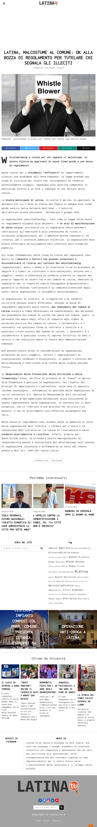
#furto (65, 566)
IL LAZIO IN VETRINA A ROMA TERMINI (10, 685)
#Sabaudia (77, 590)
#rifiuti (67, 590)
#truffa (51, 603)
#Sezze (51, 599)
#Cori (65, 557)
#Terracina (70, 598)
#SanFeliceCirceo (54, 594)
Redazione (39, 68)
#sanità (65, 594)
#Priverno (84, 581)
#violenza (59, 603)
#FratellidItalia (54, 566)
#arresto (74, 548)
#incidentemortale (66, 572)
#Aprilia (64, 547)
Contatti (47, 821)
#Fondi (70, 561)
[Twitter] (44, 800)
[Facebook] (40, 800)
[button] (42, 548)
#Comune (75, 552)
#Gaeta (72, 566)
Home (38, 821)
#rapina (77, 585)
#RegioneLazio (55, 590)
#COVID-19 (74, 557)
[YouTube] (57, 800)
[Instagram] (48, 800)
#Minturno (51, 581)
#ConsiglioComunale (55, 557)
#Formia (79, 561)
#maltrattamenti (83, 577)
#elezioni (60, 562)
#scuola (72, 594)
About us (57, 821)
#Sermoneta (81, 594)
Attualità (60, 68)
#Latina (81, 571)
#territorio (83, 599)
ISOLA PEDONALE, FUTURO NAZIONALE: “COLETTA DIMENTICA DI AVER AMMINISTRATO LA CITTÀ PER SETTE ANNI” (16, 522)
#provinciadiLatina (61, 585)
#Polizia (69, 581)
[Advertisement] (48, 25)
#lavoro (51, 577)
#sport (59, 599)
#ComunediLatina (41, 460)
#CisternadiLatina (59, 552)
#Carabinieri (85, 548)
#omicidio (60, 581)
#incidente (52, 572)
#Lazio (59, 577)
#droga (51, 562)
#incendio (81, 566)
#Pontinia (76, 581)
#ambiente (53, 548)
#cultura (85, 557)
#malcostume (57, 460)
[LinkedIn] (53, 800)
